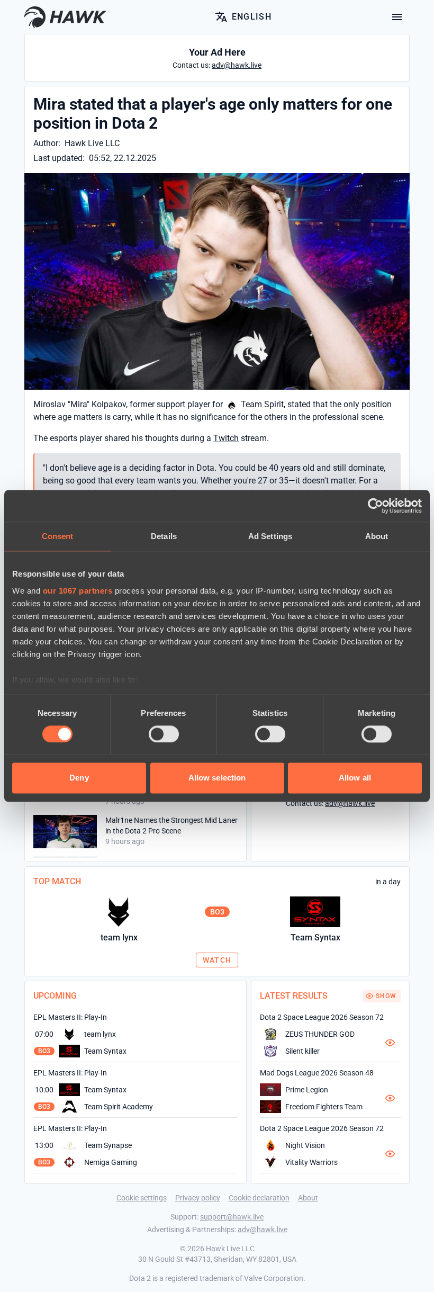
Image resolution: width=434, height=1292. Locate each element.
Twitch (226, 438)
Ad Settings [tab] (270, 536)
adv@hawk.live (262, 1229)
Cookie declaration (259, 1198)
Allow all (355, 778)
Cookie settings (141, 1198)
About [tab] (376, 536)
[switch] (164, 733)
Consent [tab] (58, 536)
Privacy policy (197, 1198)
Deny (78, 778)
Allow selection (217, 778)
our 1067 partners (78, 590)
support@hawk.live (232, 1217)
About (308, 1198)
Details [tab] (164, 536)
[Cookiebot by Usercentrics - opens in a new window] (375, 506)
